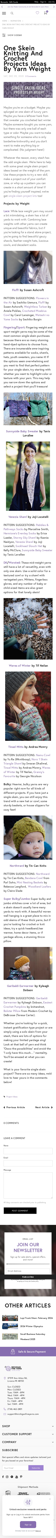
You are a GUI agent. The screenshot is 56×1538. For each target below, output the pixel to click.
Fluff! (15, 290)
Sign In (43, 1)
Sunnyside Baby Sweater (22, 431)
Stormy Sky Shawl (24, 537)
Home (4, 21)
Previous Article (15, 1107)
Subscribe (28, 1277)
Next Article (42, 1107)
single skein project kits (22, 196)
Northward (17, 865)
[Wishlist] (37, 13)
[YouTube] (16, 1477)
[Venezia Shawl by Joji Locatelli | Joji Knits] (28, 475)
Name (6, 1145)
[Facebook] (3, 1477)
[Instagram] (7, 1477)
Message (7, 1170)
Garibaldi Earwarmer (20, 986)
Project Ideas (12, 1096)
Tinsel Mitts (15, 747)
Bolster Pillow (12, 1011)
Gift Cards (13, 2)
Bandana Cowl (34, 878)
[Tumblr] (12, 1477)
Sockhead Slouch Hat (29, 546)
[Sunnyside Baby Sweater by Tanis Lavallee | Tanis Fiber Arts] (28, 408)
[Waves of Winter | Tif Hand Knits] (28, 628)
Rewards (4, 2)
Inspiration (15, 21)
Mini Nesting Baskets (30, 882)
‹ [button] (2, 6)
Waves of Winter (20, 665)
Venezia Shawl (17, 517)
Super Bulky (11, 899)
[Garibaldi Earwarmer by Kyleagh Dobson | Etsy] (28, 963)
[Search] (12, 13)
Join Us (51, 1)
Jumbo (25, 899)
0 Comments (30, 76)
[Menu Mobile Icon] (4, 13)
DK (5, 562)
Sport (20, 327)
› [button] (54, 6)
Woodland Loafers (39, 886)
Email (6, 1157)
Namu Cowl (43, 755)
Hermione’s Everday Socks (20, 533)
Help (36, 1)
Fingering (10, 327)
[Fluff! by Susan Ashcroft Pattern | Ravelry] (28, 267)
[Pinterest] (21, 1477)
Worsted (14, 562)
